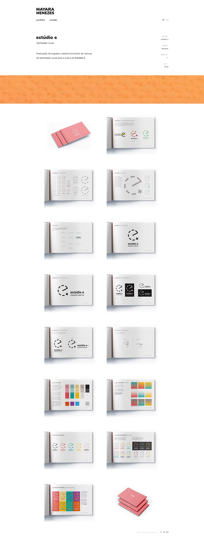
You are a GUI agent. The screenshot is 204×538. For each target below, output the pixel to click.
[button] (71, 135)
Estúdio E (80, 58)
